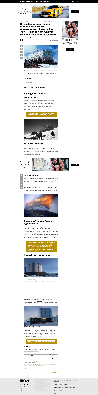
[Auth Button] (77, 1)
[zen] (26, 384)
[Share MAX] (21, 49)
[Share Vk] (21, 46)
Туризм (26, 21)
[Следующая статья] (49, 376)
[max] (27, 384)
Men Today (26, 1)
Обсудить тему (55, 40)
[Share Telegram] (21, 52)
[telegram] (24, 384)
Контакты (21, 390)
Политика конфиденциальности (25, 386)
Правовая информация (23, 388)
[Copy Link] (21, 55)
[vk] (22, 384)
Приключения (22, 21)
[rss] (20, 384)
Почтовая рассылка (73, 1)
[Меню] (20, 1)
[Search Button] (75, 1)
